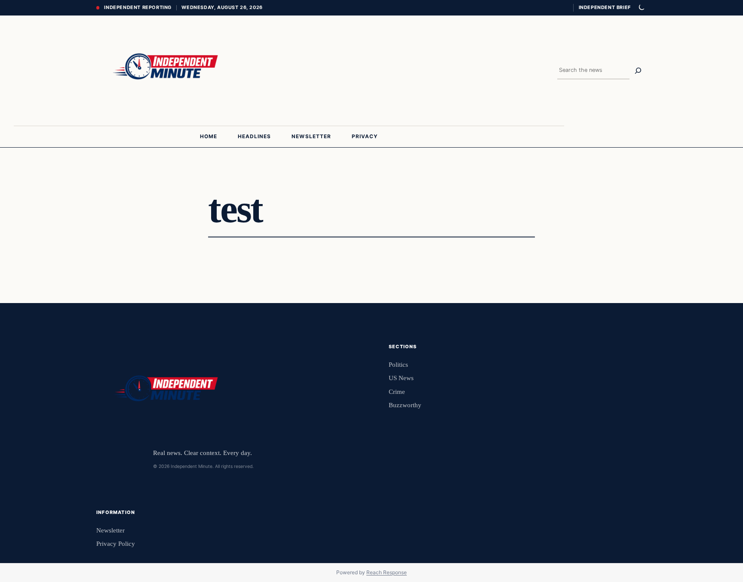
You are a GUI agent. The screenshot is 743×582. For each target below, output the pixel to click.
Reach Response (386, 572)
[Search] (638, 70)
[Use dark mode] (641, 7)
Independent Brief (604, 7)
